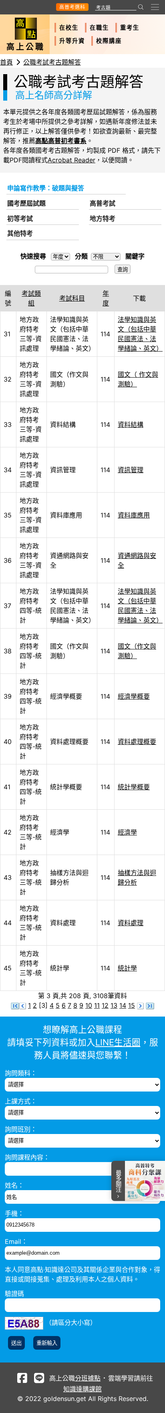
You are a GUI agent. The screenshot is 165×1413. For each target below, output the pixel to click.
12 (105, 1005)
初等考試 (20, 218)
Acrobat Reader (71, 160)
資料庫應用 (134, 515)
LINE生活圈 (118, 1042)
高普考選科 (72, 7)
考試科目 (72, 298)
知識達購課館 (82, 1389)
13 (114, 1005)
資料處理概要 (137, 742)
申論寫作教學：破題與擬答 (45, 188)
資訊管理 (130, 470)
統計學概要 (134, 787)
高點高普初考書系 (61, 141)
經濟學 (127, 832)
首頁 (6, 62)
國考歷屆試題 (26, 203)
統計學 (127, 968)
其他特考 (20, 233)
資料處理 (130, 923)
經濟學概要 (134, 696)
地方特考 (102, 218)
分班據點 (88, 1378)
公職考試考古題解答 (52, 62)
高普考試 (102, 203)
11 (97, 1005)
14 (122, 1005)
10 (88, 1005)
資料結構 (130, 424)
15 (131, 1005)
